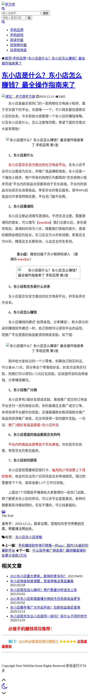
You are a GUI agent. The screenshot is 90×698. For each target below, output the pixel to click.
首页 (8, 58)
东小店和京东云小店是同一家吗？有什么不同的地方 (48, 616)
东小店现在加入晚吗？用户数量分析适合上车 (43, 590)
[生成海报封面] (3, 512)
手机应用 (16, 30)
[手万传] (8, 4)
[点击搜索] (3, 8)
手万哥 (30, 96)
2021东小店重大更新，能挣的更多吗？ (38, 576)
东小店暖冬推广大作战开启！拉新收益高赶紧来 (45, 607)
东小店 (20, 537)
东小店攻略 (33, 537)
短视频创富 (18, 45)
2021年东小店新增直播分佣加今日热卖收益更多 (45, 598)
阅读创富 (16, 40)
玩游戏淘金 (18, 50)
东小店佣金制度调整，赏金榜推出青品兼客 (42, 581)
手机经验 (16, 35)
